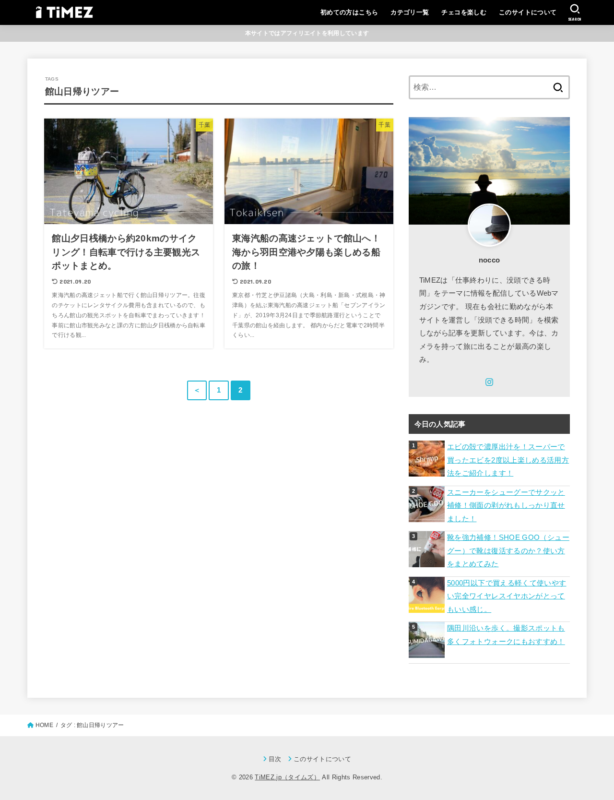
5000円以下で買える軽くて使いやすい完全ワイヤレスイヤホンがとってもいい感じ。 (507, 596)
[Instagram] (489, 382)
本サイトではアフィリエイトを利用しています (307, 33)
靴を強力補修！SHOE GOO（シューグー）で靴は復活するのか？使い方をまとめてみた (508, 551)
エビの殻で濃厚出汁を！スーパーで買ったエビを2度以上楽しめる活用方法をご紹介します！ (508, 460)
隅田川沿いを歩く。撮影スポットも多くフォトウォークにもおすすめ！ (506, 634)
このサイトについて (528, 12)
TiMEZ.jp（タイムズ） (287, 777)
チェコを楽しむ (463, 12)
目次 (275, 759)
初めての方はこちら (349, 12)
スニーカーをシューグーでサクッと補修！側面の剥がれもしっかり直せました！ (506, 506)
